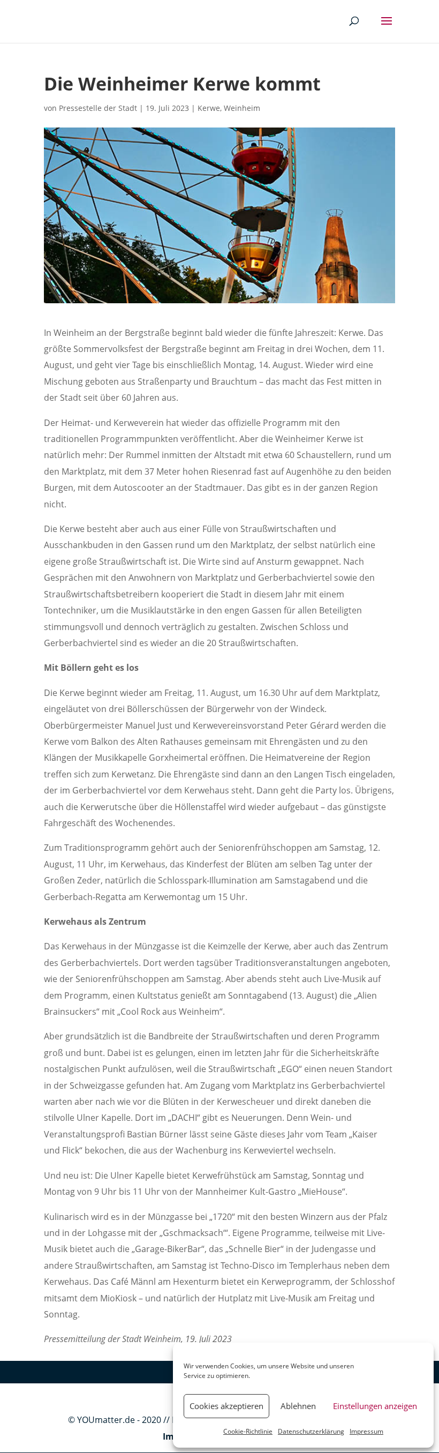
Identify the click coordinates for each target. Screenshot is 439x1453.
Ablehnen (298, 1405)
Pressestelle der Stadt (98, 108)
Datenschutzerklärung (311, 1431)
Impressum (366, 1431)
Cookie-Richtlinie (248, 1431)
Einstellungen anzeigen (375, 1405)
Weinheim (242, 108)
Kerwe (209, 108)
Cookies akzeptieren (226, 1405)
